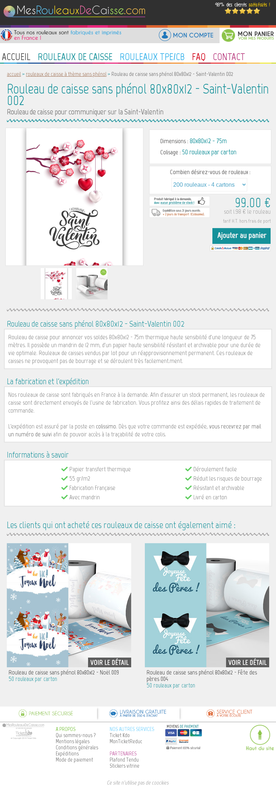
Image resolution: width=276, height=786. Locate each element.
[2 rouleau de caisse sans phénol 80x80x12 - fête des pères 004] (207, 604)
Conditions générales (77, 747)
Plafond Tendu (124, 759)
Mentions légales (72, 741)
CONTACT (229, 56)
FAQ (199, 56)
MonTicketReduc (126, 741)
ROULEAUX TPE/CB (152, 56)
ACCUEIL (16, 56)
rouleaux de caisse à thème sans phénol (66, 74)
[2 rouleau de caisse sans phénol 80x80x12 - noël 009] (69, 604)
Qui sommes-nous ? (76, 735)
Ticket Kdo (120, 735)
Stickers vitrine (124, 765)
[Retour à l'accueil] (76, 23)
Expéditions (67, 753)
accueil (14, 74)
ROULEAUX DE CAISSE (75, 56)
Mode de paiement (74, 759)
